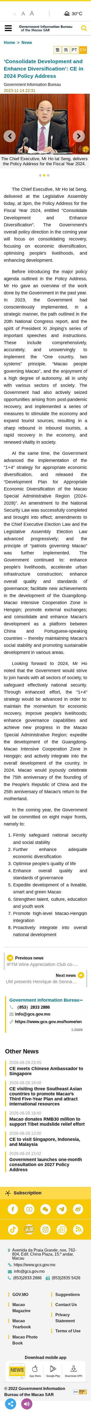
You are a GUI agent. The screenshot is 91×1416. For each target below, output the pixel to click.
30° (77, 13)
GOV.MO (20, 1294)
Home (9, 42)
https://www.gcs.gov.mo (34, 1265)
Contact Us (66, 1305)
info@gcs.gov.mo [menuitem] (32, 1014)
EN (83, 50)
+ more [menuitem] (77, 1029)
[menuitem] (46, 1000)
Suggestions (67, 1294)
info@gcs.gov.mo (29, 1271)
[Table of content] (7, 28)
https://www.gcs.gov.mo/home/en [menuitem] (48, 1021)
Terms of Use (68, 1331)
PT (74, 50)
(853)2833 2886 (27, 1278)
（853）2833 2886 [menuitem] (32, 1007)
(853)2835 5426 (66, 1278)
